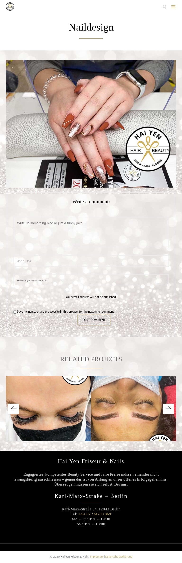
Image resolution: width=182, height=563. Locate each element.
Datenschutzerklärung (118, 556)
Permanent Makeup (133, 405)
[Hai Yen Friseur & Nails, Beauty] (10, 6)
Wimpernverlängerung (49, 405)
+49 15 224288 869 (94, 514)
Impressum (97, 556)
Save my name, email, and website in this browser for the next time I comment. (65, 311)
